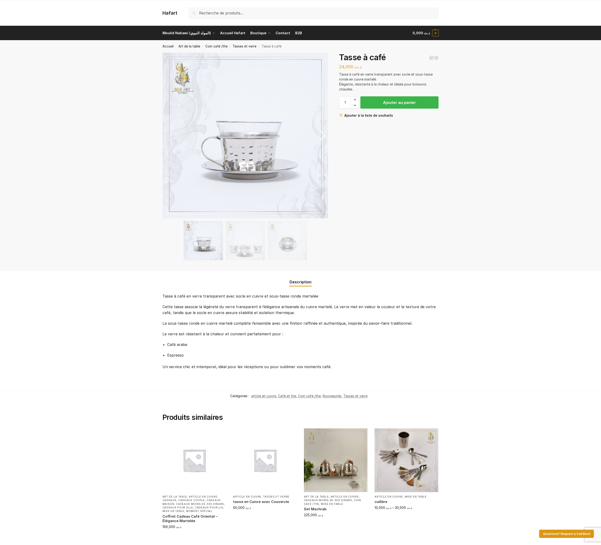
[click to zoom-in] (245, 135)
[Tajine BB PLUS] (436, 57)
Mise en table (173, 511)
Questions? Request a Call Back (566, 534)
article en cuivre (263, 396)
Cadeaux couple (191, 500)
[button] (426, 33)
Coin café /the (216, 46)
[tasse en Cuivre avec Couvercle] (265, 460)
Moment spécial (199, 511)
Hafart (169, 13)
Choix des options (265, 517)
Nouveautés (332, 396)
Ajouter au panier (399, 102)
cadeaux (169, 500)
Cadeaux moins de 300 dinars (200, 504)
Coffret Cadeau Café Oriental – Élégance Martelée (189, 518)
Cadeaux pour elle (177, 507)
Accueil (168, 46)
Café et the (287, 396)
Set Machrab (315, 509)
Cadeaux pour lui (209, 507)
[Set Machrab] (336, 460)
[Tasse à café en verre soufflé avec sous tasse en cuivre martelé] (431, 57)
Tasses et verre (244, 46)
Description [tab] (300, 282)
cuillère (381, 501)
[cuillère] (406, 460)
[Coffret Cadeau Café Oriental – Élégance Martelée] (194, 460)
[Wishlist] (218, 435)
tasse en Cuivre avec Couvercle (261, 501)
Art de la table (189, 46)
